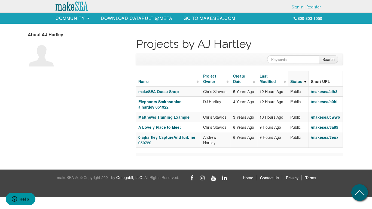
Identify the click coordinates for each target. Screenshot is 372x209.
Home (248, 177)
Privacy (292, 177)
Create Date (239, 78)
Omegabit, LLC (129, 177)
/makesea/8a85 (324, 127)
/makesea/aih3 (324, 91)
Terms (310, 177)
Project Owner (209, 78)
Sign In (297, 7)
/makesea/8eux (325, 137)
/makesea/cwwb (325, 117)
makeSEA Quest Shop (158, 91)
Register (313, 7)
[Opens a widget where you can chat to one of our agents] (20, 199)
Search (328, 59)
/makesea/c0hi (324, 101)
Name (143, 81)
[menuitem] (70, 18)
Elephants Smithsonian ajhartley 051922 (160, 104)
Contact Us (269, 177)
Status (296, 81)
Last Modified (268, 78)
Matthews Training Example (164, 117)
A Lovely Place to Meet (159, 127)
